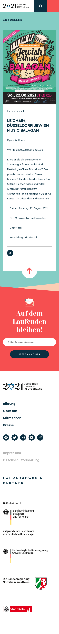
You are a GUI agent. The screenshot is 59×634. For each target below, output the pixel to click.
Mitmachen (12, 418)
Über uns (10, 411)
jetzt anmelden (29, 354)
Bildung (9, 404)
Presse (8, 425)
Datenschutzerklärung (21, 460)
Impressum (12, 453)
